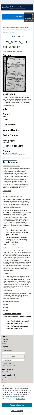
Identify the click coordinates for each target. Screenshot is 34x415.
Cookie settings (10, 396)
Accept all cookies (17, 405)
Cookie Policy (20, 399)
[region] (17, 399)
